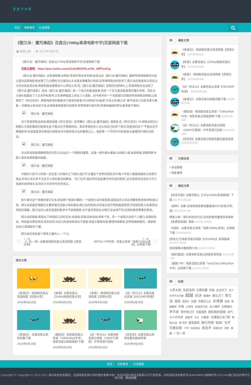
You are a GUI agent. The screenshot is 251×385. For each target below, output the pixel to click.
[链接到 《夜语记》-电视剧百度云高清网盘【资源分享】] (33, 287)
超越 (189, 295)
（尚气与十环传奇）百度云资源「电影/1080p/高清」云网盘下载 (121, 242)
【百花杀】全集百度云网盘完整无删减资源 (207, 139)
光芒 (227, 322)
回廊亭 (189, 317)
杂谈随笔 (44, 27)
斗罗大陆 (175, 290)
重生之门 (217, 295)
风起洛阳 (189, 290)
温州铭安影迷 (38, 11)
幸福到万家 (201, 306)
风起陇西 (201, 312)
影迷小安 (25, 51)
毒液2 (219, 322)
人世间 (189, 306)
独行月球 (207, 322)
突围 (227, 301)
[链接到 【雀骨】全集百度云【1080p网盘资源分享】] (69, 287)
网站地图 (131, 377)
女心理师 (214, 306)
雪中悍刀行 (187, 311)
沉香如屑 (175, 328)
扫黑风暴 (201, 290)
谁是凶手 (218, 328)
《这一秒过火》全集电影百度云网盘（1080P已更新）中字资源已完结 (103, 338)
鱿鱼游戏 (193, 322)
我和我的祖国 (217, 311)
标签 (181, 281)
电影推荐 (29, 27)
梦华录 (174, 311)
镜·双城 (183, 323)
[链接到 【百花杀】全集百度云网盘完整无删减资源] (140, 329)
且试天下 (221, 290)
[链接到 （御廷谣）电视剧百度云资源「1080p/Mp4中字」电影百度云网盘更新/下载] (69, 329)
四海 (211, 290)
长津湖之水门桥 (220, 317)
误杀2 (185, 301)
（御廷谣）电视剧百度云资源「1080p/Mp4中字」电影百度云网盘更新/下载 (68, 338)
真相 (177, 301)
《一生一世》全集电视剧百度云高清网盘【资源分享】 (52, 242)
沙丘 (196, 317)
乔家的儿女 (204, 301)
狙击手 (206, 328)
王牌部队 (226, 306)
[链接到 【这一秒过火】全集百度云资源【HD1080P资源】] (140, 287)
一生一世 (179, 333)
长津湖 (218, 301)
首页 (17, 27)
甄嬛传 (206, 296)
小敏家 (205, 317)
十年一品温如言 (192, 328)
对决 (198, 296)
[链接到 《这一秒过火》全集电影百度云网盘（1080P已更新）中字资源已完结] (104, 329)
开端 (181, 306)
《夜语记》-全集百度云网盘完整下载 (203, 99)
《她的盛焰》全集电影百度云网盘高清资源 (195, 254)
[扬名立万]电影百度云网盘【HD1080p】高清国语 (199, 239)
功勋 (193, 301)
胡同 (226, 328)
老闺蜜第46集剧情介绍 (183, 248)
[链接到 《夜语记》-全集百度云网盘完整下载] (33, 329)
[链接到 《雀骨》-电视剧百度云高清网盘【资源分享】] (104, 287)
